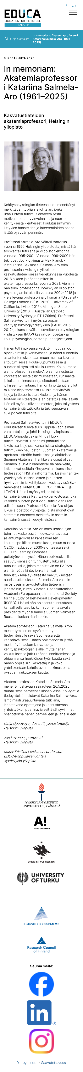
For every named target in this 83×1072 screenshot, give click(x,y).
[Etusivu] (6, 38)
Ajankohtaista (21, 38)
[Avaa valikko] (73, 13)
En (74, 5)
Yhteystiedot (27, 1063)
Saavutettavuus (53, 1063)
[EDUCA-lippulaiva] (22, 19)
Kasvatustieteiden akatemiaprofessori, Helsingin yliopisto (36, 121)
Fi (67, 5)
